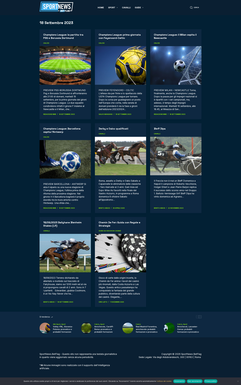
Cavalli (126, 7)
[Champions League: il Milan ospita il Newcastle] (175, 65)
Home (101, 7)
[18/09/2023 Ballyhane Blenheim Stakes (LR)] (65, 253)
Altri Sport (57, 324)
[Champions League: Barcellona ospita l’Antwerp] (65, 159)
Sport (111, 7)
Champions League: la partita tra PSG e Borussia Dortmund (63, 36)
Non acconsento (194, 381)
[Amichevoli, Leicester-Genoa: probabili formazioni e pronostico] (169, 328)
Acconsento (179, 381)
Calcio (46, 43)
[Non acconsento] (238, 381)
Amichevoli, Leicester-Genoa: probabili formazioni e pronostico (188, 329)
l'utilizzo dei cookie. (164, 381)
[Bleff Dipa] (175, 156)
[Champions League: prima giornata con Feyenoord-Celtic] (120, 65)
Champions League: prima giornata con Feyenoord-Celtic (120, 36)
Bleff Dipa (160, 128)
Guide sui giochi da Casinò (110, 231)
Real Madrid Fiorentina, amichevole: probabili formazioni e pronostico (146, 329)
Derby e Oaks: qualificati (113, 128)
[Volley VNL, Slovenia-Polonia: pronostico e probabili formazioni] (45, 328)
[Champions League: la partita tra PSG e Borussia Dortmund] (65, 65)
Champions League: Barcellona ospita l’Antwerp (61, 130)
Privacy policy (210, 381)
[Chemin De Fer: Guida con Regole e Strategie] (120, 253)
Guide (138, 7)
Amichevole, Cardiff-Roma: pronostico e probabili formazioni (104, 329)
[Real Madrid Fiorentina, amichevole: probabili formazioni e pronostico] (127, 328)
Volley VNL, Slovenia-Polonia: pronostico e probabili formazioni (63, 329)
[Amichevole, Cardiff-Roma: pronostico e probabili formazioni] (86, 328)
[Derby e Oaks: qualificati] (120, 156)
